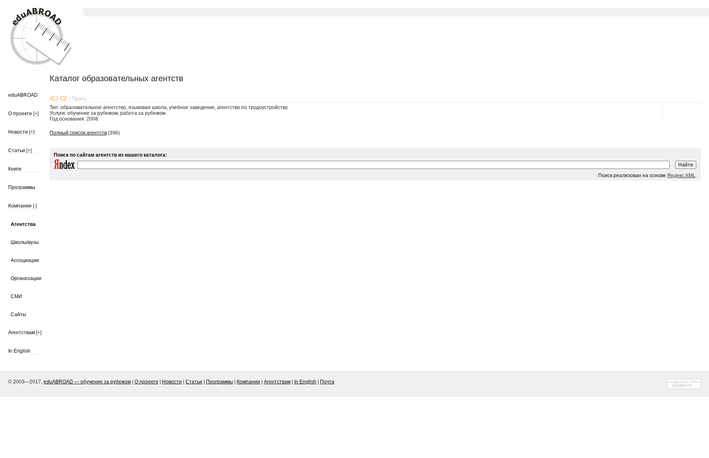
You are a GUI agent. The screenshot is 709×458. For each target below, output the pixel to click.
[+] (36, 113)
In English (19, 351)
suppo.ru (682, 385)
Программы (21, 187)
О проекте (20, 113)
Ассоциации (25, 260)
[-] (35, 206)
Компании (20, 206)
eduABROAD (23, 95)
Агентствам (21, 332)
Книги (14, 169)
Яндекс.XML (681, 175)
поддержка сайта (684, 382)
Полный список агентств (78, 133)
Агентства (23, 224)
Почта (327, 382)
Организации (26, 278)
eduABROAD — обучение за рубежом (87, 382)
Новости (18, 132)
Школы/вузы (25, 242)
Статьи (16, 150)
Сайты (18, 314)
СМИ (16, 296)
